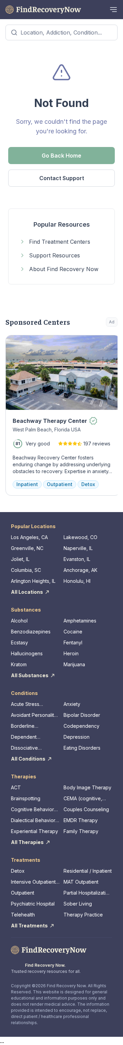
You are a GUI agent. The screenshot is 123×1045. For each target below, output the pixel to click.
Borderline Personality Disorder (34, 726)
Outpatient (22, 893)
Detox (18, 871)
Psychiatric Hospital (33, 904)
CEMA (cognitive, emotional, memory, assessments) (85, 798)
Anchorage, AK (80, 570)
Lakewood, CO (80, 537)
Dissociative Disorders (24, 748)
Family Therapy (81, 831)
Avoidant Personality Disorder (34, 715)
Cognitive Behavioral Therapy (34, 809)
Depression (77, 737)
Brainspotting (25, 798)
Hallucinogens (27, 653)
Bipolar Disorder (82, 715)
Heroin (71, 653)
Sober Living (78, 904)
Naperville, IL (78, 548)
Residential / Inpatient (88, 871)
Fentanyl (73, 642)
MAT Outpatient (81, 882)
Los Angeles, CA (29, 537)
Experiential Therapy (34, 831)
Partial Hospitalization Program (87, 893)
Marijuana (74, 664)
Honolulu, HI (77, 581)
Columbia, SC (26, 570)
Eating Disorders (82, 748)
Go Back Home (61, 155)
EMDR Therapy (81, 820)
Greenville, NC (27, 548)
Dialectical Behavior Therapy (33, 820)
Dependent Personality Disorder (34, 737)
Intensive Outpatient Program (33, 882)
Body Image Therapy (87, 787)
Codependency (81, 726)
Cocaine (73, 631)
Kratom (19, 664)
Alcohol (19, 621)
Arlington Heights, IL (33, 581)
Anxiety (72, 704)
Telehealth (23, 914)
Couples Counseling (86, 809)
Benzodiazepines (31, 631)
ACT (16, 787)
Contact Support (61, 178)
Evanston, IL (77, 559)
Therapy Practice (83, 914)
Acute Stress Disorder (25, 704)
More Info (84, 343)
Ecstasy (19, 642)
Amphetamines (80, 621)
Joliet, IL (20, 559)
